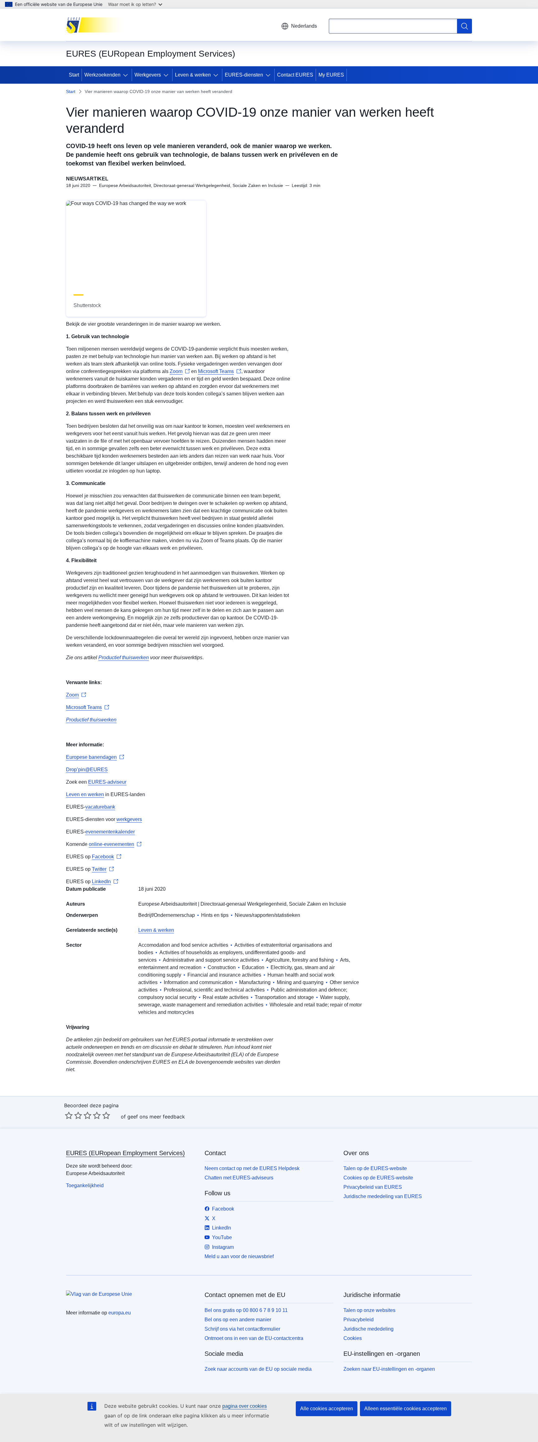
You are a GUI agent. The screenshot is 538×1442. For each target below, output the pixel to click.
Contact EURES (295, 74)
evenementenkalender (110, 831)
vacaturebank (100, 807)
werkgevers (129, 819)
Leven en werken (85, 794)
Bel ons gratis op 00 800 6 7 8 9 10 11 (246, 1310)
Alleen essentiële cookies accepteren (405, 1408)
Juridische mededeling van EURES (382, 1196)
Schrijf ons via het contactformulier (242, 1329)
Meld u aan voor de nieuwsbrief (239, 1256)
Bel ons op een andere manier (238, 1319)
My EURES (331, 74)
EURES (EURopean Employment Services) (125, 1153)
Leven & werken (193, 74)
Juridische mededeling (368, 1329)
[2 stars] (73, 1115)
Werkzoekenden (102, 74)
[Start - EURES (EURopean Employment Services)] (97, 25)
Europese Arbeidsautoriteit (167, 904)
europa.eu (119, 1312)
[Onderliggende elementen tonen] (127, 75)
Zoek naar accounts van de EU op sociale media (258, 1369)
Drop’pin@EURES (87, 769)
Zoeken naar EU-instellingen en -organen (389, 1369)
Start (74, 74)
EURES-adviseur (107, 782)
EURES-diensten (244, 74)
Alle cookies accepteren (326, 1408)
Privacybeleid (358, 1319)
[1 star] (68, 1115)
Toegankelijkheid (85, 1185)
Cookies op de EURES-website (378, 1177)
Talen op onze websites (369, 1310)
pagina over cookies (244, 1406)
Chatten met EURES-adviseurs (239, 1177)
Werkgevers (147, 74)
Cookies (352, 1338)
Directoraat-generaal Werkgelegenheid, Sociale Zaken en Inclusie (273, 904)
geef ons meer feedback (156, 1116)
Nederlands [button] (304, 26)
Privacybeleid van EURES (372, 1187)
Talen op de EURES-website (375, 1168)
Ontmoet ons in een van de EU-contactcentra (254, 1338)
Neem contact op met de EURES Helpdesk (252, 1168)
